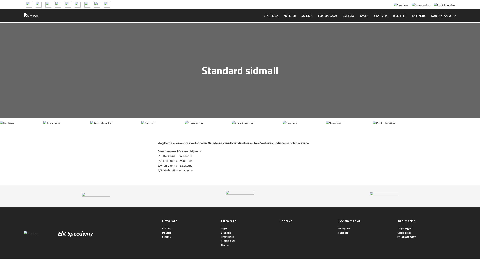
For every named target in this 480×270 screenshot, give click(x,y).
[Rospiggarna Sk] (78, 4)
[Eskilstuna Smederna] (107, 4)
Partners (418, 15)
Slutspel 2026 (327, 15)
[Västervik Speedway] (87, 4)
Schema (307, 15)
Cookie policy (404, 233)
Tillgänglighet (404, 228)
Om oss (225, 245)
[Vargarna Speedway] (97, 4)
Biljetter (399, 15)
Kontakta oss (441, 15)
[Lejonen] (58, 4)
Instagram (344, 228)
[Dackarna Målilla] (48, 4)
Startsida (271, 15)
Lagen (364, 15)
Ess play (348, 15)
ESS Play (166, 228)
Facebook (343, 233)
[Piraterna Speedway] (68, 4)
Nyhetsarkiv (227, 236)
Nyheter (290, 15)
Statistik (380, 15)
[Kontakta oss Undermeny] (454, 16)
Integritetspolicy (406, 236)
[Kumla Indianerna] (39, 4)
